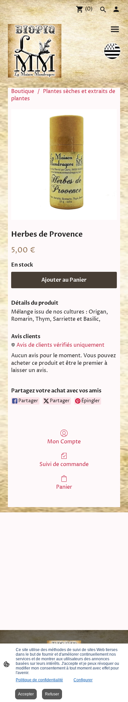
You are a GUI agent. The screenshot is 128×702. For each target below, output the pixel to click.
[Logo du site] (34, 51)
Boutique (22, 91)
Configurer (83, 680)
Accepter (26, 694)
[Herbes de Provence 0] (64, 164)
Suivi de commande (64, 464)
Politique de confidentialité (39, 680)
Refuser (52, 694)
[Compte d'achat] (116, 9)
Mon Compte (64, 441)
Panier (64, 486)
